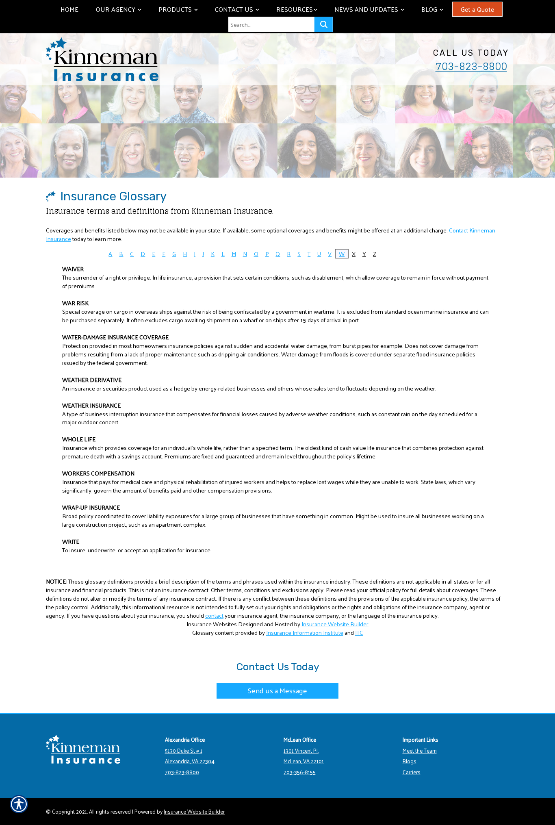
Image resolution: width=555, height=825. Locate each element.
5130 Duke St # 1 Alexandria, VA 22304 (190, 755)
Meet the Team (420, 750)
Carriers (412, 772)
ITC (359, 632)
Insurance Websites (211, 624)
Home (69, 9)
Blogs (409, 761)
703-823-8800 (471, 66)
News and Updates (373, 9)
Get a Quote (477, 9)
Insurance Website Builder (335, 624)
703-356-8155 (300, 772)
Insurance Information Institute (304, 632)
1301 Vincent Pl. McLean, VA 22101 (304, 755)
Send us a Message (277, 690)
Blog (436, 9)
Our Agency (122, 9)
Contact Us (241, 9)
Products (182, 9)
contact (214, 615)
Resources (300, 9)
